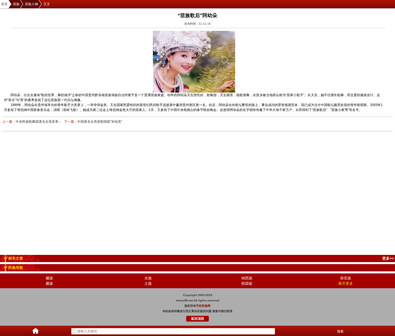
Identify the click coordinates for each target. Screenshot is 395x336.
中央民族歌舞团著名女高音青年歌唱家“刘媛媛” (50, 121)
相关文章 (15, 258)
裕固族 (246, 283)
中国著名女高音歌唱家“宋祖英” (99, 121)
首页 (4, 4)
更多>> (388, 258)
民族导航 (15, 268)
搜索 (340, 331)
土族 (148, 283)
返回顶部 (197, 318)
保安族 (345, 278)
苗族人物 (31, 4)
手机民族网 (203, 305)
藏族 (49, 278)
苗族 (16, 4)
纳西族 (246, 278)
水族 (148, 278)
